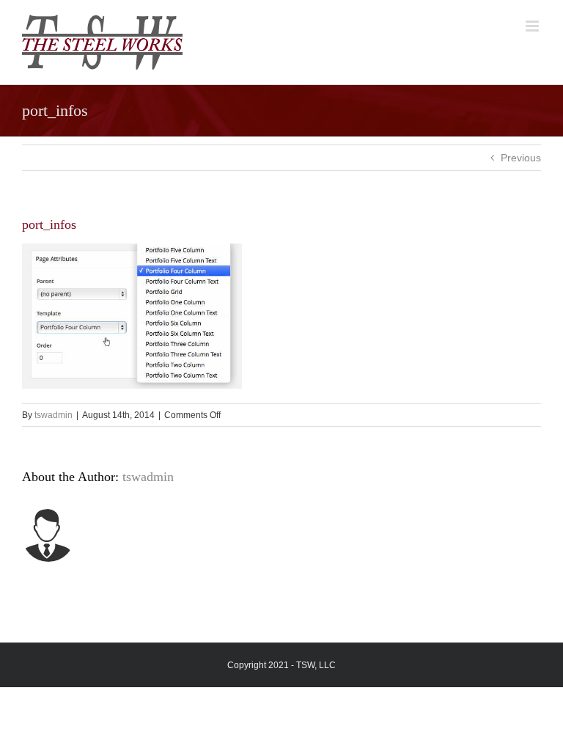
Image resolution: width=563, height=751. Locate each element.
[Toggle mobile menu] (533, 26)
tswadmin (53, 415)
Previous (521, 158)
